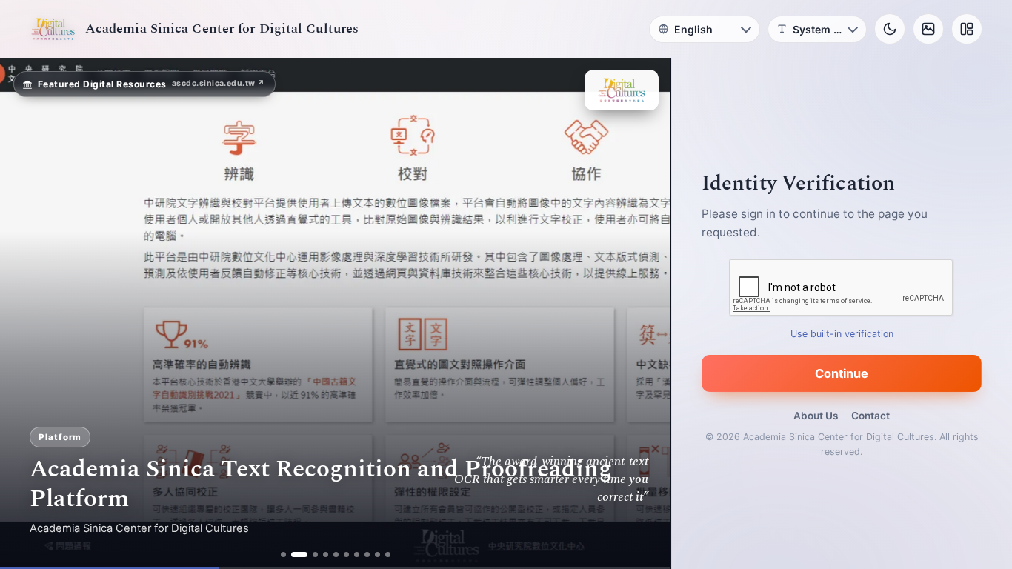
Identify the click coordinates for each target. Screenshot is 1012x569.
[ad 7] (356, 554)
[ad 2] (293, 554)
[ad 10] (387, 554)
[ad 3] (310, 554)
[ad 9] (377, 554)
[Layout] (966, 28)
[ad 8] (367, 554)
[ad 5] (336, 554)
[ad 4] (325, 554)
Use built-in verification (841, 333)
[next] (643, 313)
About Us (815, 416)
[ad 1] (283, 554)
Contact (870, 416)
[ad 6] (346, 554)
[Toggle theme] (889, 28)
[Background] (928, 28)
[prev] (26, 313)
